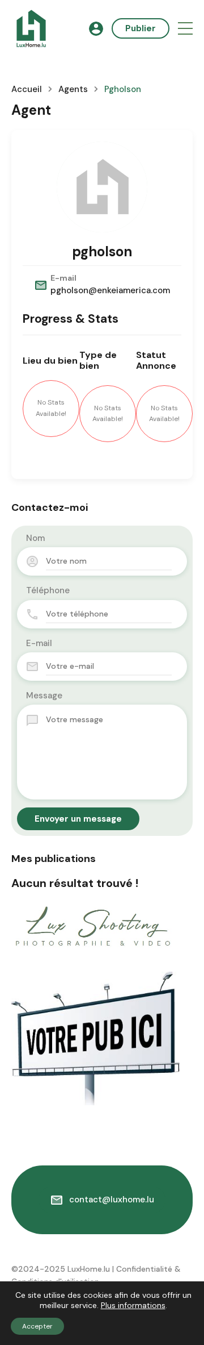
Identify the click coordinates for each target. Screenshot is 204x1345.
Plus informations (133, 1305)
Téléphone (48, 590)
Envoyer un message (78, 819)
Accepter (37, 1326)
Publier (140, 28)
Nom (35, 538)
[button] (185, 28)
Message (44, 695)
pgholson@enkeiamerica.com (110, 290)
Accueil (26, 89)
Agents (73, 89)
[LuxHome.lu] (31, 28)
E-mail (39, 643)
